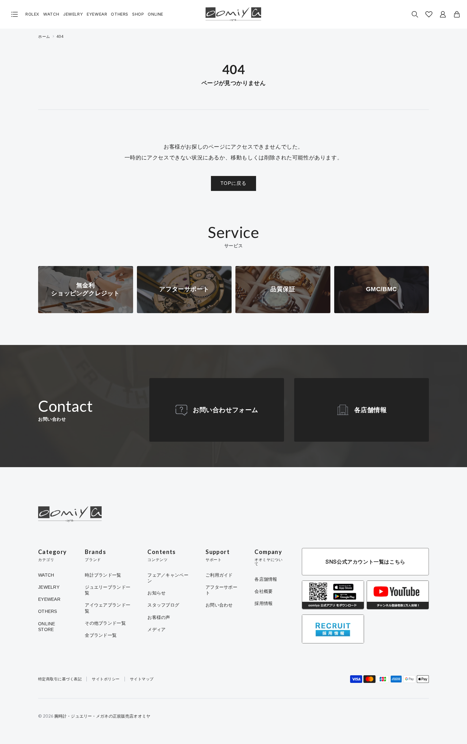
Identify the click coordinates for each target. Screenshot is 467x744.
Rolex (32, 14)
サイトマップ (142, 679)
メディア (156, 629)
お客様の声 (158, 617)
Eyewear (97, 14)
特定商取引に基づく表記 (60, 679)
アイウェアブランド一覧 (107, 607)
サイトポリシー (105, 679)
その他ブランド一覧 (105, 623)
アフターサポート (221, 590)
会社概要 (263, 591)
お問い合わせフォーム (225, 409)
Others (119, 14)
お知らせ (156, 592)
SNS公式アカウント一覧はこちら (365, 561)
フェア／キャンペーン (167, 577)
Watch (51, 14)
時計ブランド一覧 (103, 575)
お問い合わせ (219, 604)
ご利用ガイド (219, 575)
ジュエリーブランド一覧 (107, 590)
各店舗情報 (370, 409)
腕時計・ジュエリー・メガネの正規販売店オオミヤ (102, 716)
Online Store (46, 626)
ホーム (44, 36)
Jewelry (73, 14)
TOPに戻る (233, 183)
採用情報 (263, 603)
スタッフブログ (163, 604)
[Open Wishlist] (429, 14)
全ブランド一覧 (101, 635)
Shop (138, 14)
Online (155, 14)
